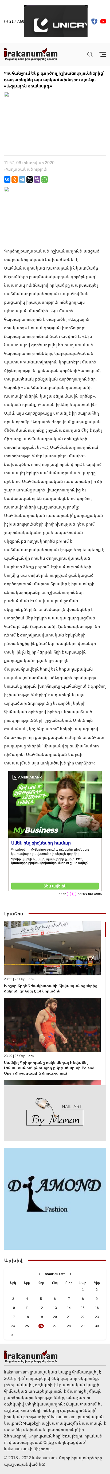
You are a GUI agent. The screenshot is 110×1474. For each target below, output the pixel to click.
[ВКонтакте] (7, 179)
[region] (55, 1003)
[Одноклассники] (14, 179)
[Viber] (37, 179)
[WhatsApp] (44, 179)
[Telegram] (22, 179)
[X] (29, 179)
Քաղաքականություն (26, 169)
